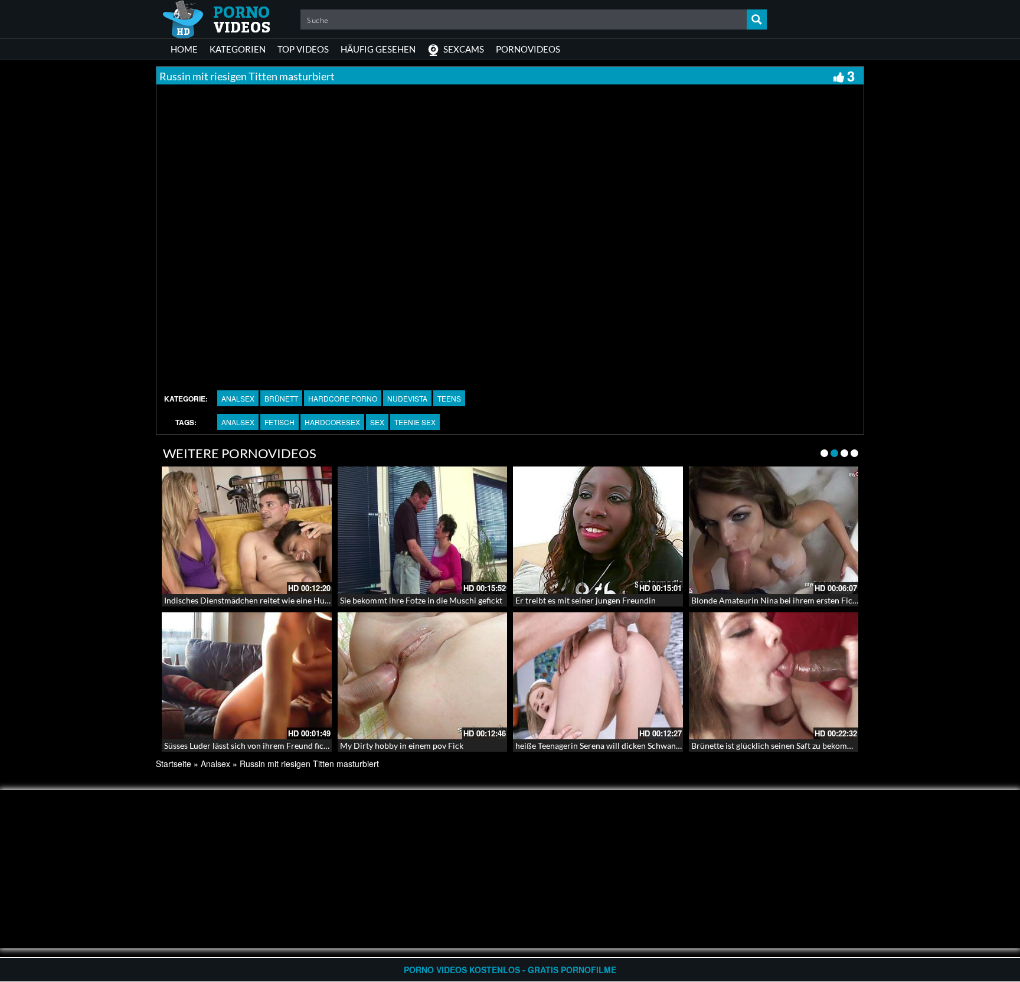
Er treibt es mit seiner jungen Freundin (585, 600)
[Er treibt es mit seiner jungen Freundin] (598, 530)
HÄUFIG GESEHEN (378, 49)
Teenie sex (415, 422)
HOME (184, 49)
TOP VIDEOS (303, 49)
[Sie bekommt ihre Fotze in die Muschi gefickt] (423, 530)
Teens (449, 398)
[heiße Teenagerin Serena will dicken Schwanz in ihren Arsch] (598, 676)
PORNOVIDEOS (528, 49)
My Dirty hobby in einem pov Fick (401, 745)
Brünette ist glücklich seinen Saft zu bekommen (777, 745)
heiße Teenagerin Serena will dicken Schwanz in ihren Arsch (624, 745)
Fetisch (279, 422)
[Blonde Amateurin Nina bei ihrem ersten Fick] (774, 530)
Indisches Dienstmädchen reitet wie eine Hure (248, 600)
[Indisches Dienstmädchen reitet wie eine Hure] (247, 530)
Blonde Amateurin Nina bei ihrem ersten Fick (773, 600)
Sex (377, 422)
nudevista (407, 398)
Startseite (173, 763)
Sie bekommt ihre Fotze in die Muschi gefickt (421, 600)
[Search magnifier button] (757, 19)
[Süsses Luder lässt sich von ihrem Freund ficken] (247, 676)
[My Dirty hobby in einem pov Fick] (423, 676)
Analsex (237, 398)
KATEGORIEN (238, 49)
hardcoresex (332, 422)
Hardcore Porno (342, 398)
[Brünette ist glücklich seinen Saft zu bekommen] (774, 676)
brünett (281, 398)
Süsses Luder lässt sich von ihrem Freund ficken (250, 745)
